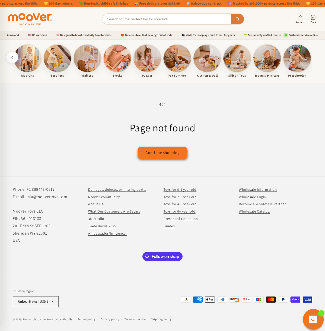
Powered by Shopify (59, 319)
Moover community (104, 197)
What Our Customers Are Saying (114, 211)
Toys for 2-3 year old (180, 197)
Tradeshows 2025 (102, 226)
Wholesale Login (252, 197)
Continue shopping (162, 152)
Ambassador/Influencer (107, 233)
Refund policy (86, 319)
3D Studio (96, 218)
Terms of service (135, 319)
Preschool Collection (181, 218)
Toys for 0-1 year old (180, 189)
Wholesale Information (258, 189)
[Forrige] (12, 57)
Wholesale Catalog (254, 211)
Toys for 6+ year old (180, 211)
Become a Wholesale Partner (262, 204)
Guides (169, 226)
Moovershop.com (34, 319)
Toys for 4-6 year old (180, 204)
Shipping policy (161, 319)
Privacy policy (110, 319)
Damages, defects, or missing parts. (117, 189)
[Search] (237, 19)
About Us (95, 204)
